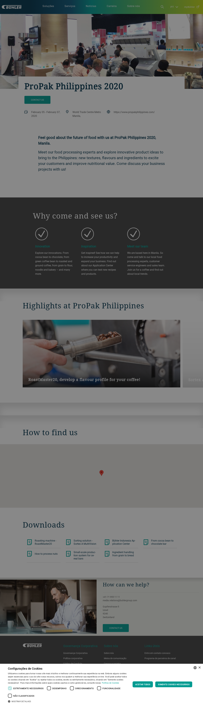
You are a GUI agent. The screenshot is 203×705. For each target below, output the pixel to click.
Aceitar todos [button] (142, 684)
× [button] (199, 667)
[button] (68, 701)
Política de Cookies (110, 683)
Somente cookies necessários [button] (174, 684)
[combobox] (195, 667)
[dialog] (101, 684)
